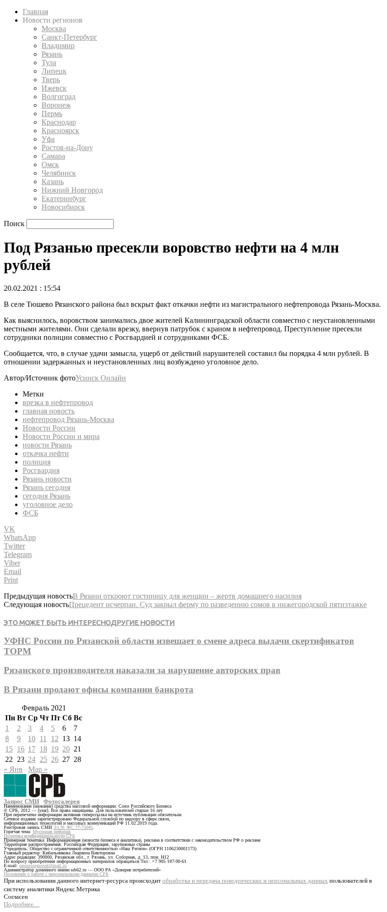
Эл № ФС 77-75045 (73, 827)
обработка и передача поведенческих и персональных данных (245, 880)
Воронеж (56, 105)
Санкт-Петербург (69, 37)
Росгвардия (41, 470)
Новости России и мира (61, 436)
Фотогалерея (61, 801)
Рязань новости (47, 479)
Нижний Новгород (72, 190)
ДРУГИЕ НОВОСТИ (143, 622)
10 (31, 739)
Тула (49, 63)
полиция (36, 462)
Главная (35, 12)
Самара (53, 156)
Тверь (51, 80)
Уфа (48, 139)
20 (66, 749)
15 (9, 749)
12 (55, 739)
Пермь (52, 114)
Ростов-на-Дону (67, 148)
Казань (53, 181)
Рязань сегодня (46, 487)
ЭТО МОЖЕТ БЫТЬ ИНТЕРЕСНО (57, 622)
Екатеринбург (64, 198)
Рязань (52, 54)
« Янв (13, 769)
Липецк (54, 71)
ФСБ (30, 513)
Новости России (49, 428)
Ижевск (54, 88)
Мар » (38, 769)
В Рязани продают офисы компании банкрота (99, 689)
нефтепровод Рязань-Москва (68, 419)
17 (31, 749)
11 (43, 739)
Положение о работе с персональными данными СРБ (56, 874)
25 (43, 759)
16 (21, 749)
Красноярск (60, 131)
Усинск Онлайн (101, 378)
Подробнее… (22, 904)
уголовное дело (48, 504)
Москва (54, 29)
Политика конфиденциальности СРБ (39, 835)
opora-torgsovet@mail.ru (43, 865)
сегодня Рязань (46, 496)
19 (55, 749)
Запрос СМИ (21, 801)
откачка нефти (46, 453)
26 (55, 759)
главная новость (49, 411)
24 (31, 759)
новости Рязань (47, 445)
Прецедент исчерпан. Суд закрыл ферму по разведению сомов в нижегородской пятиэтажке (218, 604)
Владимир (58, 46)
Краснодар (59, 122)
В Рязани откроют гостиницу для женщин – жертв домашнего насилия (187, 596)
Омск (50, 164)
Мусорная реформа (51, 831)
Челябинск (59, 173)
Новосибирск (63, 207)
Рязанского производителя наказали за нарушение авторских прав (142, 670)
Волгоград (59, 97)
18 (43, 749)
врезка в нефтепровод (58, 402)
